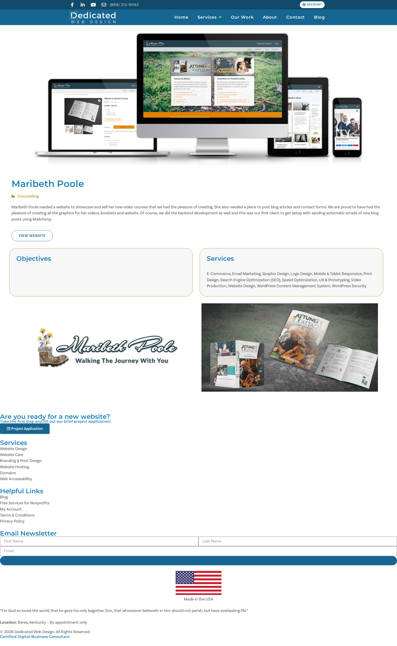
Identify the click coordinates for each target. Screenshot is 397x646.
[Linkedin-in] (82, 5)
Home (181, 17)
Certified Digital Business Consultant (35, 637)
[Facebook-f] (72, 5)
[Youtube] (93, 5)
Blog (319, 17)
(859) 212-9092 (124, 5)
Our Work (242, 17)
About (270, 17)
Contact (295, 17)
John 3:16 (257, 610)
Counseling (28, 196)
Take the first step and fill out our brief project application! (55, 421)
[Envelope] (104, 5)
